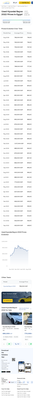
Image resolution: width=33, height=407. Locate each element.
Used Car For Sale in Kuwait (23, 391)
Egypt (12, 382)
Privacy (19, 386)
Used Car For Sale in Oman (23, 396)
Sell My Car (25, 2)
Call (18, 344)
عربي (16, 2)
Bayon (4, 339)
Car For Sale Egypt (5, 391)
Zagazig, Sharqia (8, 336)
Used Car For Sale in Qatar (23, 395)
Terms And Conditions (22, 384)
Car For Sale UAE (5, 393)
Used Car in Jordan (21, 393)
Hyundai (16, 336)
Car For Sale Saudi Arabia (7, 395)
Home (18, 380)
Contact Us (19, 382)
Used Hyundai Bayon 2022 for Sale (24, 309)
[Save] (19, 314)
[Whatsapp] (9, 344)
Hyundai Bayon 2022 (9, 286)
